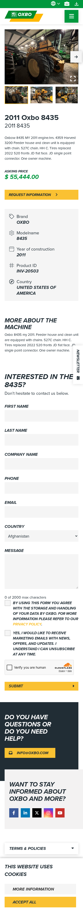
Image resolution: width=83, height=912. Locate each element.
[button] (76, 57)
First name (17, 406)
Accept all (24, 902)
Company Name (21, 454)
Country (14, 526)
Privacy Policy (27, 624)
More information (33, 889)
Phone (12, 478)
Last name (16, 430)
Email (11, 502)
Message (14, 551)
